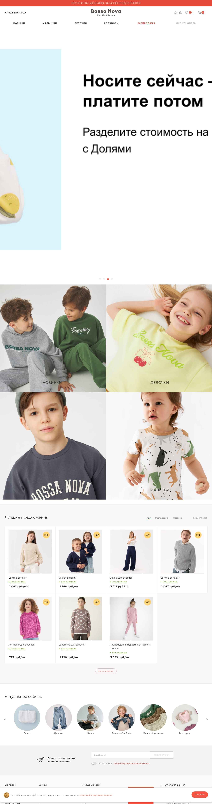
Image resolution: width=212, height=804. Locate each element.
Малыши (10, 785)
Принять (200, 794)
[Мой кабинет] (180, 13)
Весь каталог (200, 518)
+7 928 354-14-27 (15, 12)
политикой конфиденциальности (96, 795)
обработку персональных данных (131, 763)
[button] (100, 279)
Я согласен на (124, 763)
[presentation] (5, 719)
